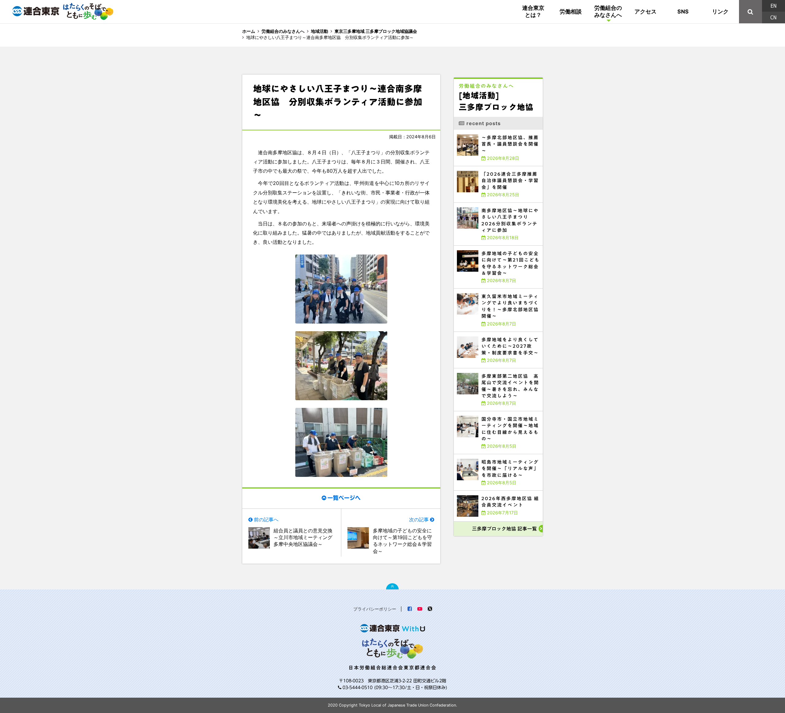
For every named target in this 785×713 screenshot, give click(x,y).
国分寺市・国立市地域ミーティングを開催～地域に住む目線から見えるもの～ (497, 412)
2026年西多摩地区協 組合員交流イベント (477, 492)
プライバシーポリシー (374, 608)
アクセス (645, 11)
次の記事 (419, 519)
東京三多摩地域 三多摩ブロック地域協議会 (376, 31)
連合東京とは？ (533, 11)
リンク (720, 11)
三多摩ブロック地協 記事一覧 (504, 528)
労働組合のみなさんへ (608, 11)
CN (773, 17)
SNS (683, 11)
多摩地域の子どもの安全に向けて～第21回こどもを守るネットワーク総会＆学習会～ (498, 248)
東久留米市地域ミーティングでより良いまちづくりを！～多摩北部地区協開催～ (498, 290)
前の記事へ (266, 519)
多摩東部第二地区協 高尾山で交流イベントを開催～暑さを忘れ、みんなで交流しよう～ (498, 371)
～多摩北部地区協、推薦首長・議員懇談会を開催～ (482, 131)
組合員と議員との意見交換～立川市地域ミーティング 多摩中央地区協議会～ (304, 537)
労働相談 (571, 11)
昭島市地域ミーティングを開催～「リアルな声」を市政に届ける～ (490, 455)
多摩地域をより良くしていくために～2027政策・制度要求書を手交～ (492, 333)
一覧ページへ (344, 497)
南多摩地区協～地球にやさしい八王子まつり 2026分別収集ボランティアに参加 (497, 205)
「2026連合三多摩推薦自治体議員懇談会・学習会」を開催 (486, 167)
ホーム (248, 31)
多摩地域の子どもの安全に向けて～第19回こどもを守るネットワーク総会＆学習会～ (402, 540)
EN (773, 5)
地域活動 (319, 31)
